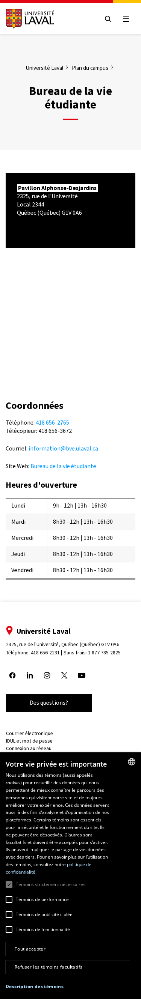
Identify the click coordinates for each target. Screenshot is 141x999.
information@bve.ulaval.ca (63, 448)
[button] (35, 987)
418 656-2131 (45, 652)
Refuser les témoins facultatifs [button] (48, 967)
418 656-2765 (52, 422)
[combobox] (131, 761)
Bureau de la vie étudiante (63, 466)
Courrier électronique (29, 733)
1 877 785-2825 (104, 652)
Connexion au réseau (29, 748)
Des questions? (49, 703)
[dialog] (70, 875)
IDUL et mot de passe (29, 740)
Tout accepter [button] (30, 949)
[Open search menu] (108, 19)
